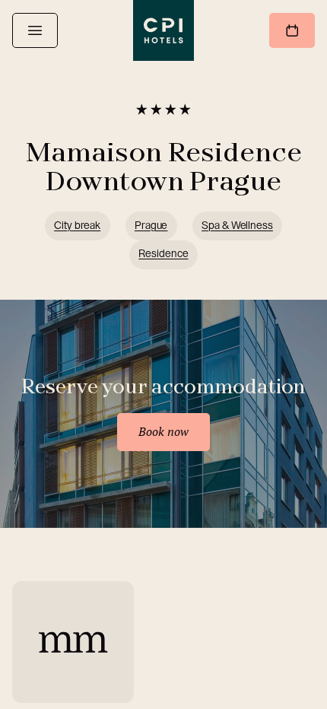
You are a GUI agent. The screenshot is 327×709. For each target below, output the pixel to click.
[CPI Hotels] (163, 30)
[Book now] (292, 30)
